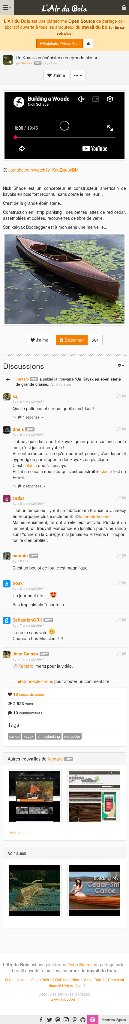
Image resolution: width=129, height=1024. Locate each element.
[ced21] (6, 498)
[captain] (6, 556)
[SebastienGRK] (6, 620)
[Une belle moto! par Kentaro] (35, 796)
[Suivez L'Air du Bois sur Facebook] (41, 1019)
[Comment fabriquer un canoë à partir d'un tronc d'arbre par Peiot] (35, 890)
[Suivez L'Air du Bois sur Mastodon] (58, 1019)
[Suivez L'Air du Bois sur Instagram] (66, 1019)
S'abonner (73, 340)
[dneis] (6, 430)
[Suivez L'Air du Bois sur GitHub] (83, 1019)
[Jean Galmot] (6, 654)
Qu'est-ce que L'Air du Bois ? (28, 979)
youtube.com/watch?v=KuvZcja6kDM (43, 170)
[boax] (6, 583)
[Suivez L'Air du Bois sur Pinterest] (74, 1019)
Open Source (81, 21)
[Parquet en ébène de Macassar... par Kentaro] (94, 796)
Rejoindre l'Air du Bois (61, 43)
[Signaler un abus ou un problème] (124, 396)
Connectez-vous (37, 681)
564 (95, 340)
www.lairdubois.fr (65, 999)
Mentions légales (114, 1019)
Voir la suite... (20, 832)
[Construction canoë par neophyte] (94, 890)
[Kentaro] (8, 60)
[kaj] (6, 397)
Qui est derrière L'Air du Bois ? (80, 979)
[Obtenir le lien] (118, 396)
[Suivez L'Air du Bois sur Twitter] (50, 1019)
